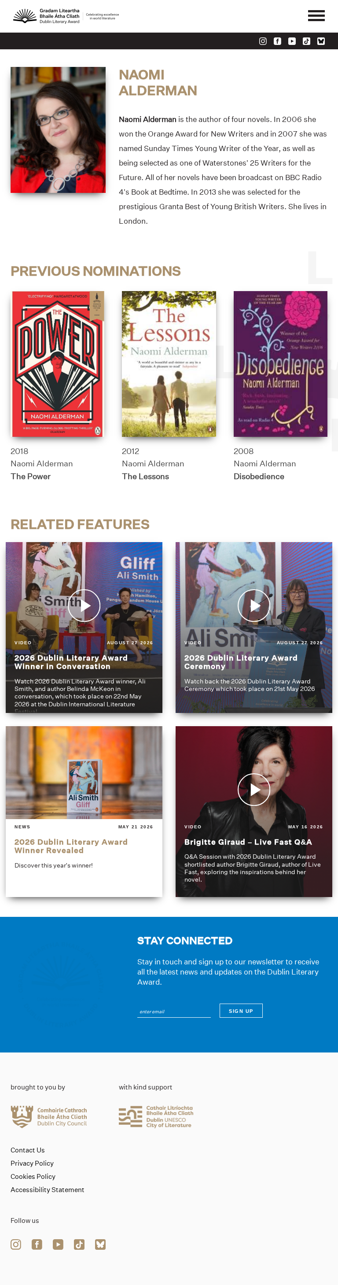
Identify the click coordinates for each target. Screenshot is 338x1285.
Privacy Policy (32, 1163)
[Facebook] (277, 41)
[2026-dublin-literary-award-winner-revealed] (84, 811)
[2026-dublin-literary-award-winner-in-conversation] (84, 627)
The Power (31, 476)
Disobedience (259, 476)
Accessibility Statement (47, 1190)
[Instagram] (263, 41)
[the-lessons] (169, 364)
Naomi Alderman (42, 464)
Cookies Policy (33, 1177)
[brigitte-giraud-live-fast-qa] (254, 811)
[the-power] (57, 364)
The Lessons (145, 476)
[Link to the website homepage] (66, 16)
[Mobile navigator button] (316, 16)
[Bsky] (321, 41)
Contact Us (28, 1150)
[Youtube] (292, 41)
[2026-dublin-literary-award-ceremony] (254, 627)
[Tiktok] (306, 41)
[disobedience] (280, 364)
